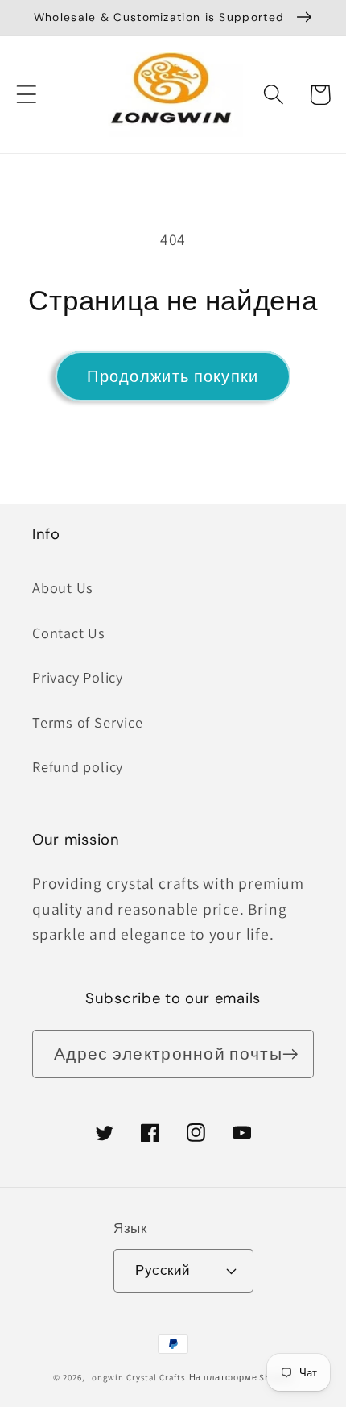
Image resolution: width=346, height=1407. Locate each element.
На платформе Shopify (241, 1377)
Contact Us (68, 632)
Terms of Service (87, 722)
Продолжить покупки (172, 376)
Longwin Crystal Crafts (137, 1377)
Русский (163, 1270)
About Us (62, 587)
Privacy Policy (77, 677)
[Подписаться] (290, 1054)
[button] (26, 95)
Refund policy (77, 766)
